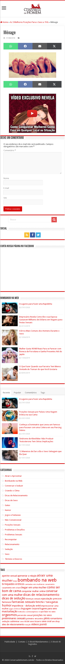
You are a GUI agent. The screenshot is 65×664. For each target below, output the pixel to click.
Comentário (9, 150)
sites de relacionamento (13, 624)
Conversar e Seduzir (14, 486)
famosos (6, 602)
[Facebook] (32, 234)
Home (5, 22)
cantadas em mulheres (34, 584)
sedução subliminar (11, 621)
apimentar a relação (27, 576)
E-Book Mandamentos (38, 642)
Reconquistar (11, 539)
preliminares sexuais (14, 618)
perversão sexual (25, 615)
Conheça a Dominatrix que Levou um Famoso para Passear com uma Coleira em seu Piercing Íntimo (40, 427)
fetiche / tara (43, 601)
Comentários (31, 392)
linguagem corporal (30, 608)
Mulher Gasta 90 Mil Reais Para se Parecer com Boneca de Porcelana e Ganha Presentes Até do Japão (40, 351)
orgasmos (9, 615)
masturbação (10, 611)
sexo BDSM (24, 621)
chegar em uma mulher (33, 587)
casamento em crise (11, 588)
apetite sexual (9, 575)
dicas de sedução (13, 598)
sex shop (56, 621)
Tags (43, 392)
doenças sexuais (33, 599)
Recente (6, 392)
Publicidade (10, 642)
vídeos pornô (39, 624)
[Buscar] (54, 219)
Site (5, 198)
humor (7, 605)
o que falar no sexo (47, 612)
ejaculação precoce (51, 598)
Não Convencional (13, 520)
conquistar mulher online (33, 591)
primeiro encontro (34, 618)
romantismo (56, 618)
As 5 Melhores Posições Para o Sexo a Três (29, 22)
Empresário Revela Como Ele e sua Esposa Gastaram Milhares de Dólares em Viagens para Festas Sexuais (40, 320)
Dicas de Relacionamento (16, 495)
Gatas (7, 505)
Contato (21, 642)
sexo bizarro (35, 621)
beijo (15, 581)
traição (28, 625)
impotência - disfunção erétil (26, 605)
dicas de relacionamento (41, 595)
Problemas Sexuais (13, 534)
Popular (17, 392)
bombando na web (37, 580)
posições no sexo (42, 615)
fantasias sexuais (23, 602)
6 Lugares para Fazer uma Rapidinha (35, 304)
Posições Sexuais (12, 525)
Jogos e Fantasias (13, 515)
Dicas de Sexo (11, 500)
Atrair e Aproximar (13, 476)
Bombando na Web (13, 481)
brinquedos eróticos (13, 584)
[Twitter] (38, 234)
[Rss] (26, 234)
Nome (6, 178)
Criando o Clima (12, 490)
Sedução (9, 549)
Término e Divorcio (13, 559)
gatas (54, 601)
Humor (8, 510)
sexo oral (46, 621)
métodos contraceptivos (28, 612)
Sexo (7, 554)
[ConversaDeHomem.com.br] (32, 9)
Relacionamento (12, 544)
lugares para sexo (48, 608)
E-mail (6, 188)
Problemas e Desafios (15, 529)
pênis (47, 618)
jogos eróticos (15, 609)
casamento (50, 584)
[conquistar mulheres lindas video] (32, 113)
